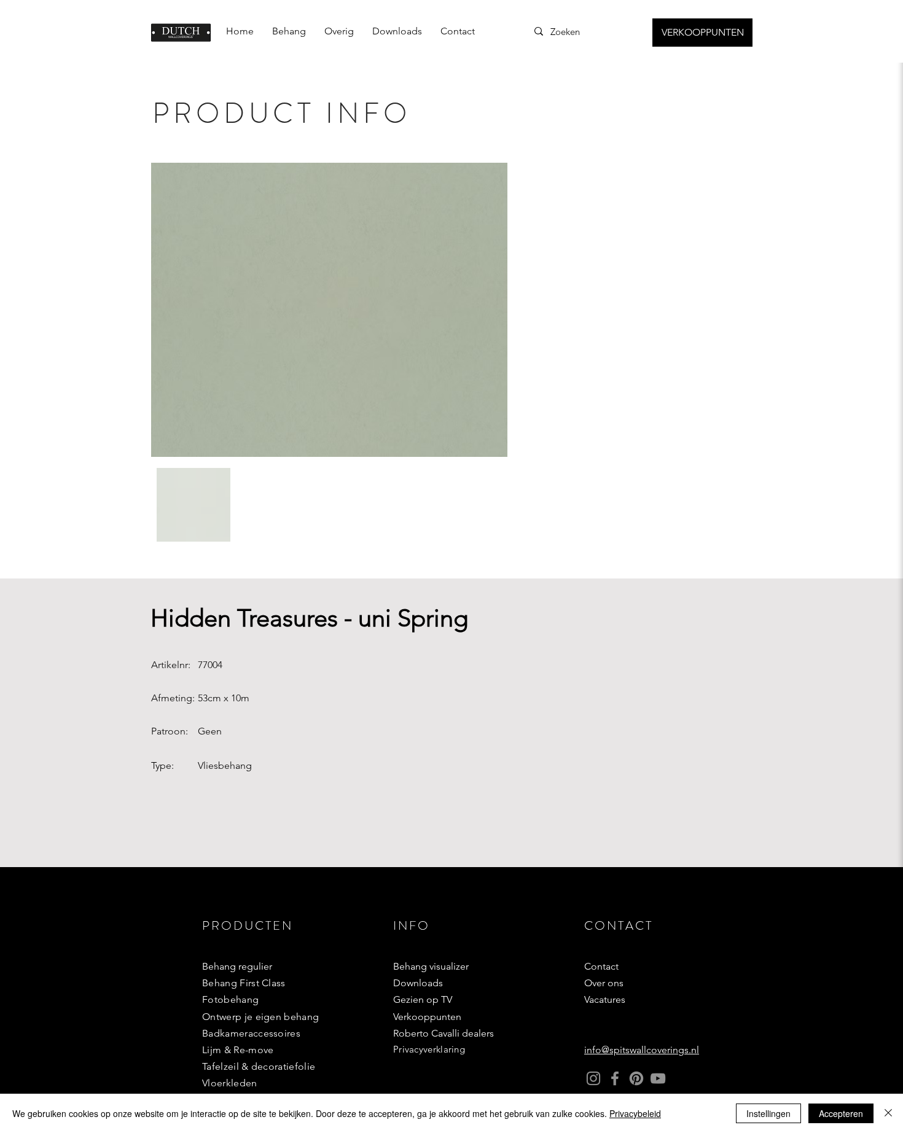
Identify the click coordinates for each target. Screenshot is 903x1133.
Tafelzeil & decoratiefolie (258, 1066)
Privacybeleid (635, 1113)
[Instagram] (593, 1078)
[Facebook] (615, 1078)
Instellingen (768, 1113)
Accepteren (841, 1113)
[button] (289, 31)
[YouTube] (658, 1078)
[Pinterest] (636, 1078)
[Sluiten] (888, 1113)
